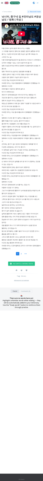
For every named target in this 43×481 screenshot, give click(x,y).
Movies (23, 276)
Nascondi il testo (35, 11)
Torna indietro (7, 11)
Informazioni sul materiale (21, 280)
